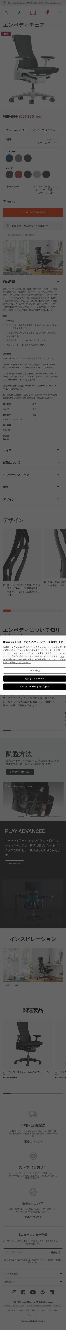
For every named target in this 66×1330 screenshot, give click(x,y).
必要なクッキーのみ (34, 678)
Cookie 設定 (35, 670)
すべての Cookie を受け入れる (34, 686)
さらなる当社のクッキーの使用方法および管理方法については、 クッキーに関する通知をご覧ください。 (34, 659)
